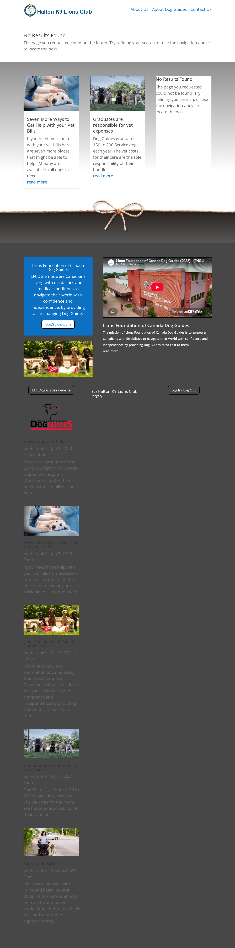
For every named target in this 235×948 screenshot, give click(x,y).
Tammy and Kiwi (39, 863)
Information (35, 454)
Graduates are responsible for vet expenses (113, 125)
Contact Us (200, 10)
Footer (30, 560)
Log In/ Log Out (184, 390)
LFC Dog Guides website (51, 390)
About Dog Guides (169, 10)
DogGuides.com (58, 324)
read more (37, 182)
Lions (29, 659)
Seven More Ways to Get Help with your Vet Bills (50, 125)
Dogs (28, 876)
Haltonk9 (38, 448)
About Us (139, 10)
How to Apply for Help (44, 441)
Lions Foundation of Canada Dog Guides (146, 325)
